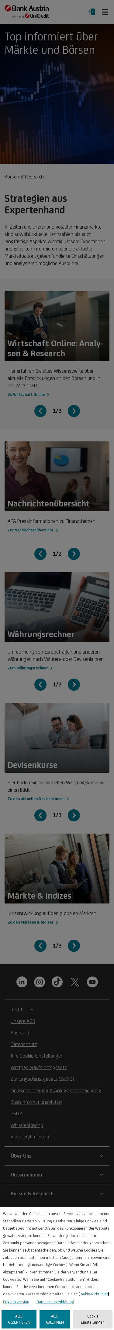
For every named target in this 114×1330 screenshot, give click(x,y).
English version (16, 1302)
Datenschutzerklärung (55, 1302)
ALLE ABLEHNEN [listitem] (55, 1319)
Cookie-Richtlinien (94, 1294)
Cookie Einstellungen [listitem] (93, 1319)
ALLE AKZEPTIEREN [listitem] (19, 1319)
